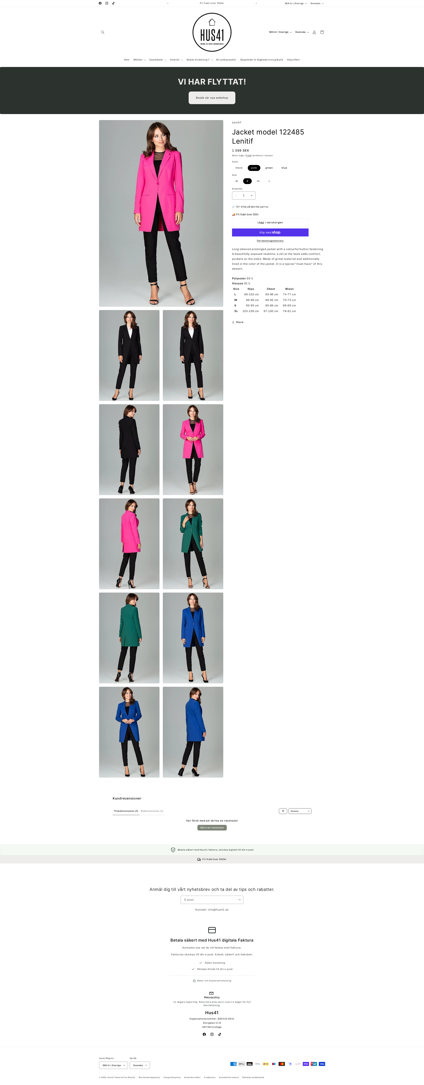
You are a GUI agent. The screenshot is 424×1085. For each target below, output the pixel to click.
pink (254, 167)
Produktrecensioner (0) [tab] (126, 811)
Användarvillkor (192, 1077)
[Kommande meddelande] (256, 3)
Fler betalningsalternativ (270, 240)
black (241, 168)
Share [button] (239, 322)
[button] (103, 32)
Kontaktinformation (229, 1077)
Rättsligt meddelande (253, 1077)
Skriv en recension (212, 827)
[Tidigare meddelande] (167, 3)
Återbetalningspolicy (149, 1077)
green (269, 167)
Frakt (249, 155)
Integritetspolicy (172, 1077)
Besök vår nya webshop (212, 97)
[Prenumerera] (239, 900)
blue (284, 167)
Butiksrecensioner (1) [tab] (152, 811)
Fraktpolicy (209, 1077)
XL (260, 181)
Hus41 (110, 1077)
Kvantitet (237, 188)
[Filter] (283, 811)
